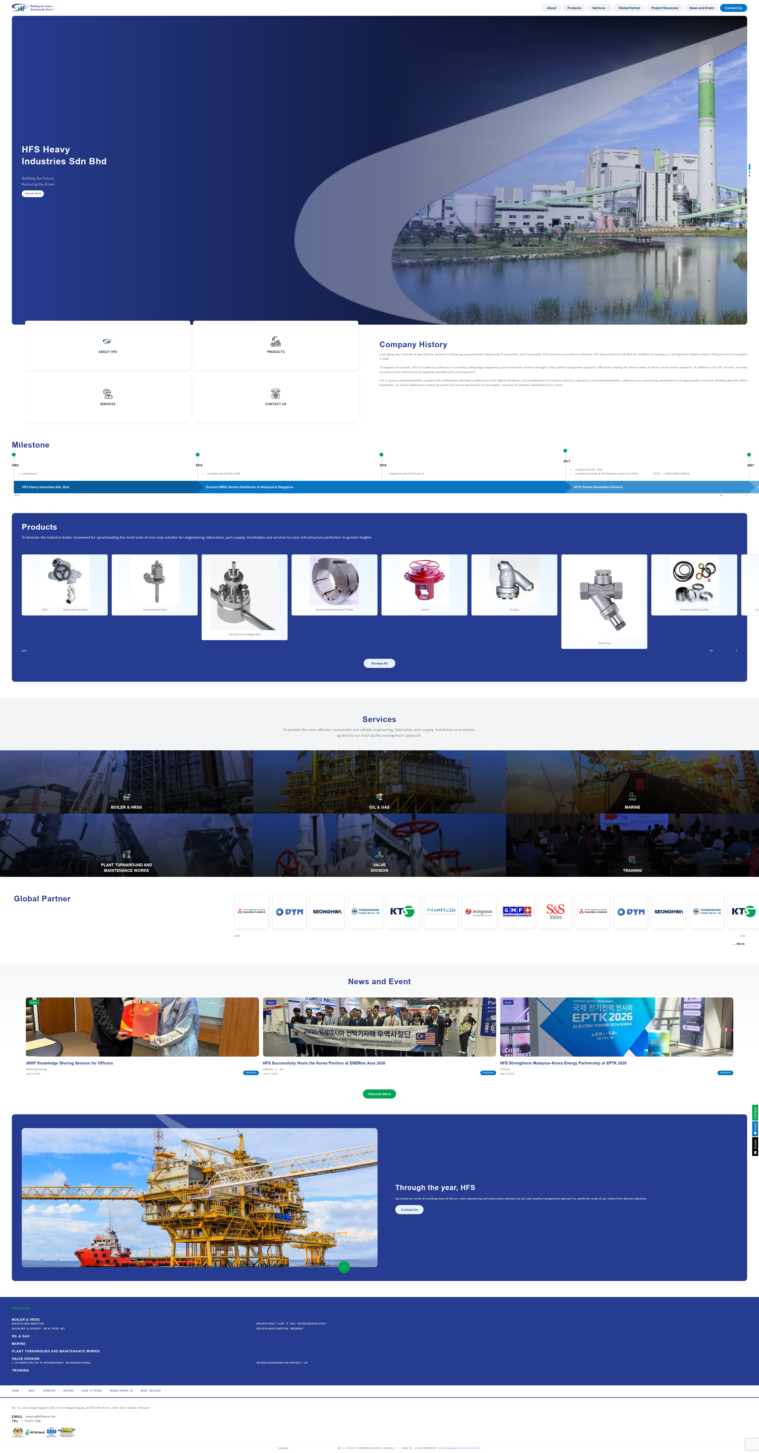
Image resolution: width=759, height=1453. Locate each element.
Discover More (33, 204)
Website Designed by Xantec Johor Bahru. (459, 1448)
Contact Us (733, 8)
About (551, 8)
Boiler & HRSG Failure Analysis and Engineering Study (291, 1323)
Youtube (755, 1144)
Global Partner (629, 8)
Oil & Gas (21, 1336)
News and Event (701, 8)
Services (598, 8)
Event (271, 1002)
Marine (19, 1343)
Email (755, 1127)
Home (15, 1390)
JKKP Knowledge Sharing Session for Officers (69, 1063)
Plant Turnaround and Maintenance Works (56, 1351)
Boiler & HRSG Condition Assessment (280, 1328)
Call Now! (755, 1113)
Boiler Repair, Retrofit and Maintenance (38, 1328)
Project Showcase (664, 8)
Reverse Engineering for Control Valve (282, 1362)
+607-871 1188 (31, 1421)
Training (20, 1370)
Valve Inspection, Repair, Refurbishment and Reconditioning (51, 1362)
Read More (251, 1073)
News (34, 1002)
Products (574, 8)
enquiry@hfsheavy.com (41, 1416)
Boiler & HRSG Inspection (28, 1323)
